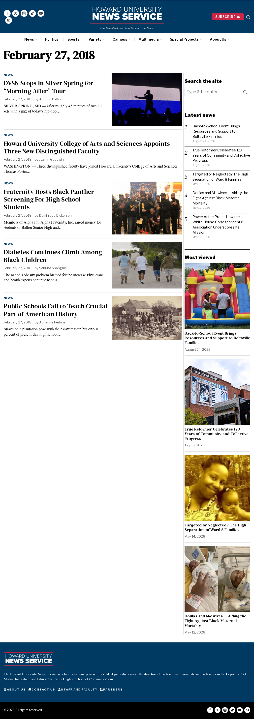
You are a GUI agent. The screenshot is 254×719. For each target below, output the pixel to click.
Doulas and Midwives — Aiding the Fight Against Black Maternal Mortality (220, 198)
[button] (245, 92)
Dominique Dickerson (55, 215)
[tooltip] (7, 13)
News (8, 75)
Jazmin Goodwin (51, 159)
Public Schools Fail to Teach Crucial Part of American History (55, 310)
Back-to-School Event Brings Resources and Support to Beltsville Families (216, 131)
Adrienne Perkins (52, 322)
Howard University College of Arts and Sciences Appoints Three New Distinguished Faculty (87, 147)
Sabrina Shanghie (53, 268)
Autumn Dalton (50, 99)
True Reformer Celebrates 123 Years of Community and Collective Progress (221, 155)
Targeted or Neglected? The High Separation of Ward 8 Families (215, 527)
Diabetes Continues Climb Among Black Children (53, 256)
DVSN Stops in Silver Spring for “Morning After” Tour (49, 87)
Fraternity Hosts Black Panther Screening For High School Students (49, 199)
